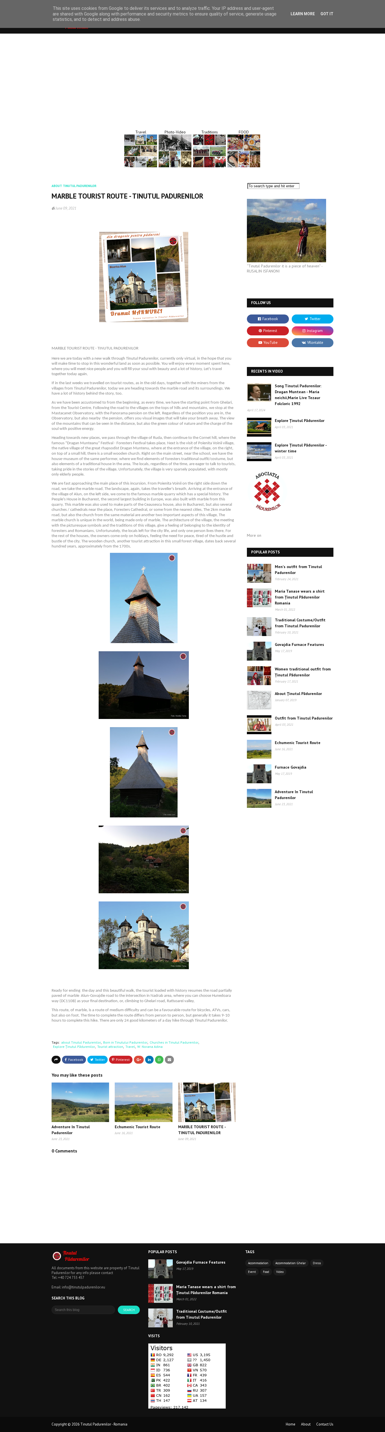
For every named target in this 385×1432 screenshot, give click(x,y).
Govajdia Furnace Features (299, 644)
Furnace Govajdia (290, 767)
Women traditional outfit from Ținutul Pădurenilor (303, 671)
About (306, 1424)
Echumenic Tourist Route (137, 1126)
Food (266, 1272)
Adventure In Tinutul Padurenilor (294, 794)
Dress (317, 1263)
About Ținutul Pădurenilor (298, 693)
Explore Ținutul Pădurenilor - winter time (301, 448)
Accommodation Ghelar (290, 1263)
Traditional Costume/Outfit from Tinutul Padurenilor (300, 622)
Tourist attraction (110, 1046)
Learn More (303, 14)
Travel (130, 1046)
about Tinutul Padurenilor (81, 1042)
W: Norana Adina (150, 1046)
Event (252, 1272)
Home (290, 1424)
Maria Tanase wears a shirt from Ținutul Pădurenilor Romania (300, 597)
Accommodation (258, 1263)
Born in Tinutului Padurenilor (125, 1042)
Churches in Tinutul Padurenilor (174, 1042)
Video (280, 1272)
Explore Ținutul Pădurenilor (74, 1046)
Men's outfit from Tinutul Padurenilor (298, 569)
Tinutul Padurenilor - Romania (103, 1424)
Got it (326, 14)
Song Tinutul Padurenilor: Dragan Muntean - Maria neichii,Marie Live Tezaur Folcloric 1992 (298, 394)
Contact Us (324, 1424)
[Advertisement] (192, 75)
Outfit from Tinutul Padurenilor (304, 718)
